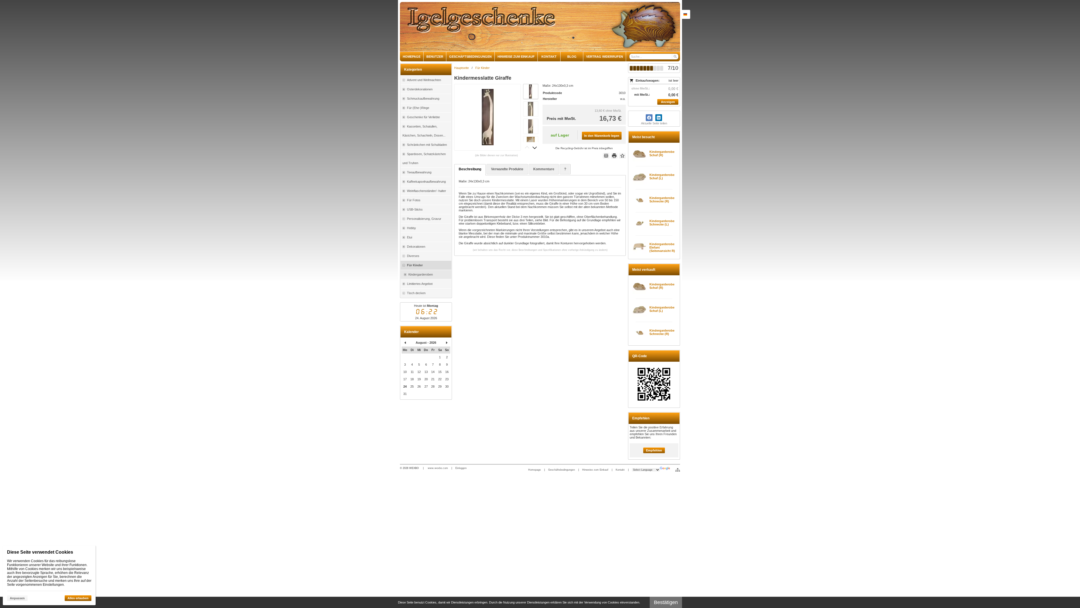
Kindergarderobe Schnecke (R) (661, 199)
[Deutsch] (685, 14)
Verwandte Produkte (507, 169)
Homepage (534, 469)
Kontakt (620, 469)
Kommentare (543, 169)
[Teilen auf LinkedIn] (658, 117)
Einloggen (461, 468)
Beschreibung (470, 169)
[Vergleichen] (606, 155)
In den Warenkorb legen (601, 135)
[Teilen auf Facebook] (649, 117)
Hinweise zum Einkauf (595, 469)
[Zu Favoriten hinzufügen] (622, 155)
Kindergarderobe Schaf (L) (661, 176)
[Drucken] (614, 155)
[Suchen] (674, 56)
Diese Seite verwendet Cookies (40, 552)
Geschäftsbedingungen (561, 469)
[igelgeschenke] (540, 26)
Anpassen (17, 598)
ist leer (673, 80)
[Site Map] (677, 469)
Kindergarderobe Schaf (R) (661, 153)
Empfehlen (654, 450)
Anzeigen (668, 102)
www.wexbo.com (438, 468)
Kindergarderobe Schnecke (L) (661, 222)
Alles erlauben (78, 598)
